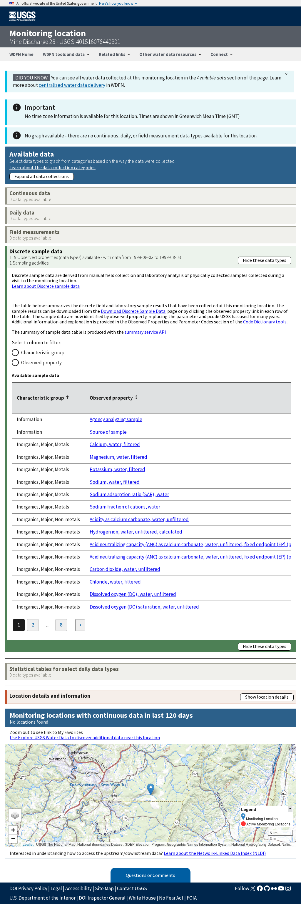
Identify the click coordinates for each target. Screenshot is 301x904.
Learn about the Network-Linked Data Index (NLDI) (215, 853)
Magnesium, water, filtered (118, 457)
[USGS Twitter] (252, 890)
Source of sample (108, 432)
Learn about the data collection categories (52, 167)
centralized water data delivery (72, 85)
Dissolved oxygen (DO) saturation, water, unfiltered (144, 607)
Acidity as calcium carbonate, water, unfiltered (139, 519)
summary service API (145, 332)
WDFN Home (21, 54)
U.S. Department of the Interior (42, 898)
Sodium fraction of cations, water (125, 506)
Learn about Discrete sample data (46, 286)
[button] (150, 789)
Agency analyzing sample (116, 419)
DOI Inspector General (102, 898)
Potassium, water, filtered (117, 469)
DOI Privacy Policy (28, 888)
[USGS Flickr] (273, 890)
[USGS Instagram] (288, 890)
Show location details (267, 697)
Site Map (104, 888)
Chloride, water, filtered (115, 582)
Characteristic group (42, 352)
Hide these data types (264, 260)
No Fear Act (171, 898)
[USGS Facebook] (259, 890)
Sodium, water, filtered (115, 482)
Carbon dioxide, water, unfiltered (125, 569)
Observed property (41, 362)
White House (142, 898)
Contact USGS (132, 888)
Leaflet (28, 844)
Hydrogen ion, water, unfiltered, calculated (136, 532)
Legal (56, 888)
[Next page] (80, 625)
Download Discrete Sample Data (133, 311)
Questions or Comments (150, 875)
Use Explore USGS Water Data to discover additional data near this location (85, 737)
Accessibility (78, 888)
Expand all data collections (41, 176)
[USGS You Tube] (281, 890)
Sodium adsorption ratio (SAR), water (129, 494)
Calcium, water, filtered (115, 444)
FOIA (192, 898)
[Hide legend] (290, 809)
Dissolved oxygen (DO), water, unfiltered (133, 594)
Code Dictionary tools (265, 322)
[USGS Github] (266, 890)
